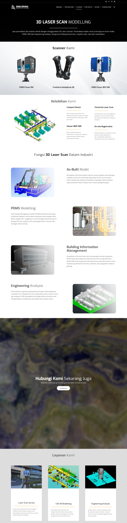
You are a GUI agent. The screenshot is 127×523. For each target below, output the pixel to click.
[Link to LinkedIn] (106, 1)
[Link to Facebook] (109, 1)
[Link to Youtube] (114, 1)
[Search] (114, 7)
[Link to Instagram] (111, 1)
